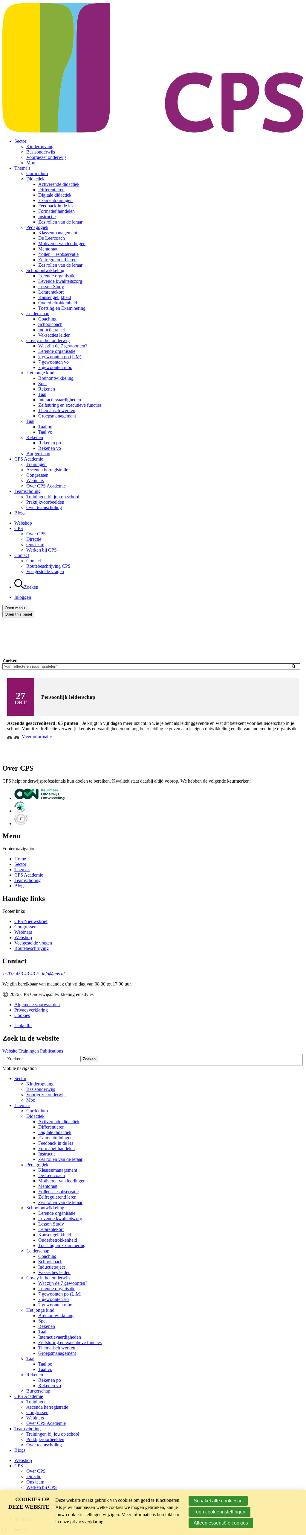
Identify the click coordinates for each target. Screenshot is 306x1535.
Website (9, 1050)
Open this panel (18, 614)
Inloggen (22, 597)
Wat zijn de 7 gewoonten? (62, 345)
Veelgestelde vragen (45, 571)
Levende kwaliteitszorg (60, 281)
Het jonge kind (40, 372)
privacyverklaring (86, 1521)
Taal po (45, 426)
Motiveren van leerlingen (61, 243)
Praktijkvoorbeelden (45, 502)
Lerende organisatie (56, 275)
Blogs (19, 512)
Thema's (22, 168)
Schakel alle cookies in (218, 1500)
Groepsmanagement (57, 415)
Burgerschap (38, 453)
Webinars (35, 480)
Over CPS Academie (46, 485)
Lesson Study (51, 286)
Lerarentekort (51, 291)
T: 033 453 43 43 (18, 973)
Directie (33, 539)
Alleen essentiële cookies (221, 1522)
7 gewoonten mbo (55, 367)
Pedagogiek (37, 227)
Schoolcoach (50, 324)
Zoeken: (15, 1058)
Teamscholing (27, 491)
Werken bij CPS (41, 549)
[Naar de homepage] (153, 130)
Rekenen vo (49, 448)
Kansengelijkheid (54, 297)
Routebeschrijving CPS (48, 566)
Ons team (35, 544)
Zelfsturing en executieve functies (70, 405)
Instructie (47, 216)
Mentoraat (47, 248)
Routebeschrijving (31, 948)
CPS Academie (28, 458)
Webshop (23, 523)
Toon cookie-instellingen (219, 1511)
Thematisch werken (56, 410)
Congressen (37, 475)
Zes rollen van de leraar (60, 221)
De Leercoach (51, 238)
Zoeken (10, 660)
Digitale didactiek (54, 195)
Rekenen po (49, 442)
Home (20, 858)
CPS (18, 528)
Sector (20, 141)
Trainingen (36, 464)
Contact (21, 555)
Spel (42, 383)
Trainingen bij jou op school (52, 496)
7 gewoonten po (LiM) (59, 356)
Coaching (47, 318)
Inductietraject (51, 329)
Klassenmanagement (57, 232)
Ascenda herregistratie (47, 469)
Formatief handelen (56, 211)
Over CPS (36, 533)
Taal (42, 394)
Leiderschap (37, 313)
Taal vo (45, 432)
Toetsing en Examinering (61, 308)
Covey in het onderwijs (48, 340)
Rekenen (46, 388)
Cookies (22, 1015)
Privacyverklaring (31, 1009)
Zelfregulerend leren (57, 259)
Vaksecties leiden (54, 335)
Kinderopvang (39, 146)
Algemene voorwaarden (37, 1004)
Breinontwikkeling (56, 378)
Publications (51, 1050)
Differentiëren (51, 189)
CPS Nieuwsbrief (31, 921)
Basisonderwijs (40, 151)
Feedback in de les (55, 205)
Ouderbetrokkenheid (57, 302)
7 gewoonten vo (53, 362)
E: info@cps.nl (50, 973)
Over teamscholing (44, 507)
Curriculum (37, 173)
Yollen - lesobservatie (58, 254)
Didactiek (35, 178)
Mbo (30, 162)
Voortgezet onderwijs (46, 157)
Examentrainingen (55, 200)
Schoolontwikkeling (45, 270)
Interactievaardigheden (59, 399)
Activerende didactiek (58, 184)
